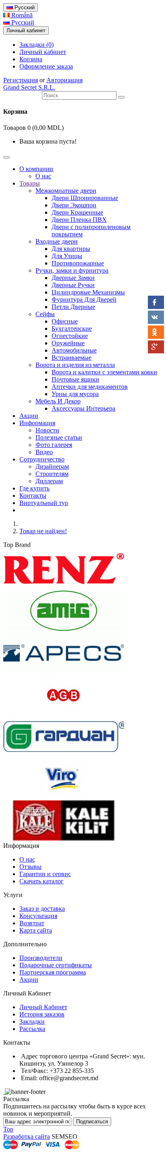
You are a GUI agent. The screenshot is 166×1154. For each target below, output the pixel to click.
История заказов (41, 1014)
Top (8, 1129)
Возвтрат (31, 923)
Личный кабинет (42, 51)
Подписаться (92, 1122)
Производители (40, 957)
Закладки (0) (36, 44)
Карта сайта (35, 930)
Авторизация (64, 80)
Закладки (32, 1021)
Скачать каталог (41, 881)
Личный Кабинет (43, 1007)
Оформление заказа (46, 66)
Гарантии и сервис (45, 873)
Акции (28, 979)
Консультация (38, 915)
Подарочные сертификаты (55, 965)
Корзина (30, 59)
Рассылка (32, 1028)
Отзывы (30, 866)
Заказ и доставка (42, 908)
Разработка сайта (26, 1136)
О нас (27, 859)
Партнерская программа (52, 972)
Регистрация (20, 80)
